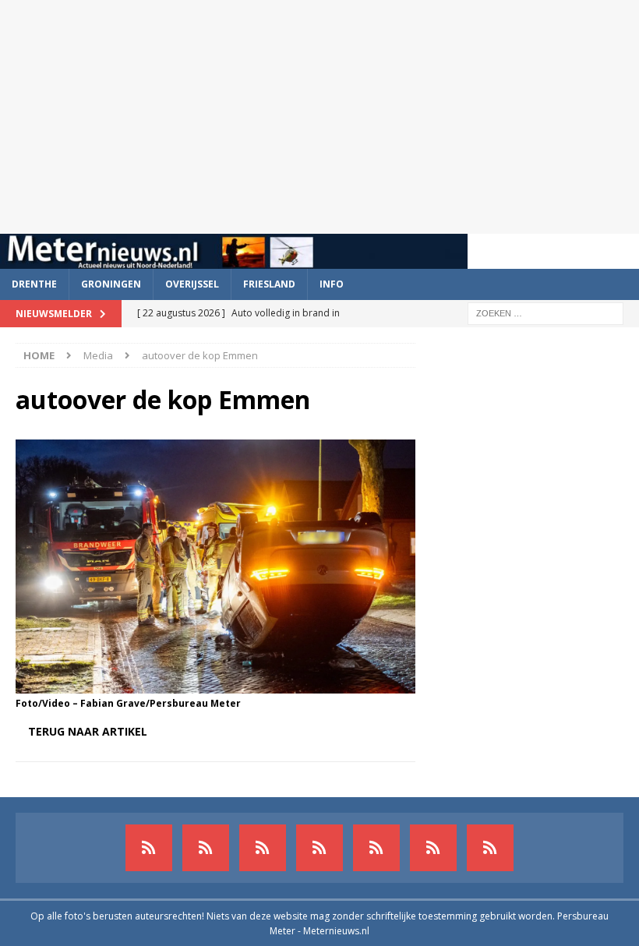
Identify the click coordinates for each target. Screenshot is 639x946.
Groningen (111, 284)
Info (332, 284)
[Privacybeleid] (433, 847)
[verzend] (490, 847)
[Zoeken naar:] (545, 312)
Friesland (269, 284)
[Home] (319, 847)
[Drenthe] (205, 847)
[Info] (376, 847)
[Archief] (148, 847)
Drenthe (34, 284)
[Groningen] (262, 847)
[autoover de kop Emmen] (215, 684)
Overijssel (192, 284)
